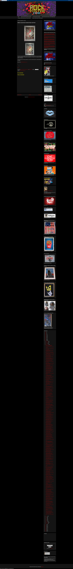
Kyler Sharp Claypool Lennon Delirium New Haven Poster (49, 507)
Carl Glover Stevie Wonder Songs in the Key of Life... (50, 431)
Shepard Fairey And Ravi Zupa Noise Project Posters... (49, 428)
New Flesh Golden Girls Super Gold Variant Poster (49, 433)
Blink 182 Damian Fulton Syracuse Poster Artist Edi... (49, 491)
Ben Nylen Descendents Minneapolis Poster (48, 423)
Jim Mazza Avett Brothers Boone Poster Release (49, 471)
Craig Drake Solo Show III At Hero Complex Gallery (50, 473)
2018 (45, 338)
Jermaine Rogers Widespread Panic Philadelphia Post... (49, 441)
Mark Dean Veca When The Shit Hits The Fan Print (49, 474)
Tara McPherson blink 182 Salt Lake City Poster (49, 402)
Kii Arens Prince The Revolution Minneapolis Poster (49, 438)
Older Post (40, 94)
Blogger (42, 566)
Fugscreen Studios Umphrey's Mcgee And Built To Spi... (49, 453)
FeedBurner (51, 548)
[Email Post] (33, 69)
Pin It (18, 67)
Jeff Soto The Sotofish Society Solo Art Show (49, 500)
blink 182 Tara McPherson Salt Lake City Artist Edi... (49, 356)
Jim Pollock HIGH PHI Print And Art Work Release (49, 365)
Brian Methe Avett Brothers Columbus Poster (49, 469)
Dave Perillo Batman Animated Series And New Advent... (49, 445)
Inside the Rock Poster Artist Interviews (26, 16)
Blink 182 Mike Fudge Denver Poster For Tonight (49, 451)
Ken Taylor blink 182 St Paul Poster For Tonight (49, 484)
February (47, 522)
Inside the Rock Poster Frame (24, 69)
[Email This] (35, 69)
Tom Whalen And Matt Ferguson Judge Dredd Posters (49, 512)
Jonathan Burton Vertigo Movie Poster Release (49, 383)
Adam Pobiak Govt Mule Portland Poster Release (49, 505)
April (46, 520)
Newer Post (19, 94)
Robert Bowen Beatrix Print (49, 506)
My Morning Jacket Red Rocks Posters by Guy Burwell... (49, 498)
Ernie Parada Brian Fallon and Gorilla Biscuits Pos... (49, 503)
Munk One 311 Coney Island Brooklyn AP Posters (49, 426)
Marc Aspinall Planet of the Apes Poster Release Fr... (49, 495)
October (47, 343)
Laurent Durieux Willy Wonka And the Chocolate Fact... (50, 406)
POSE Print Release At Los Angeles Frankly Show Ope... (49, 424)
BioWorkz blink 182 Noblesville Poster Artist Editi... (49, 463)
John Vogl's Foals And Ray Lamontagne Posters (49, 375)
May (46, 519)
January (47, 523)
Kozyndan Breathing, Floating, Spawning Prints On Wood (49, 367)
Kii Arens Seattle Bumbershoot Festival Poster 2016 (49, 368)
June (46, 518)
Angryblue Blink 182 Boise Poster (49, 376)
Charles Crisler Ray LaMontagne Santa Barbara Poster (49, 458)
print (24, 70)
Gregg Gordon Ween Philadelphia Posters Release (50, 496)
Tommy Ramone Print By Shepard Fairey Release (50, 481)
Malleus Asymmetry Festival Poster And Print (49, 378)
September (47, 344)
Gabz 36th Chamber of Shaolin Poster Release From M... (49, 360)
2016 (45, 340)
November (47, 342)
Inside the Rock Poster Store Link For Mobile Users (48, 16)
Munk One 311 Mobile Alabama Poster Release (49, 461)
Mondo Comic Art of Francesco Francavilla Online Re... (49, 418)
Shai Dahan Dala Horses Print (49, 399)
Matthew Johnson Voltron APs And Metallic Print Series (50, 450)
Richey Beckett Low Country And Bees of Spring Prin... (49, 381)
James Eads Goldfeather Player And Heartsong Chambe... (49, 401)
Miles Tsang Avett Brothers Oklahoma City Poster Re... (49, 393)
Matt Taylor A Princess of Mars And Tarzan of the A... (49, 448)
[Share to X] (36, 69)
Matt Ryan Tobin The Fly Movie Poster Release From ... (49, 419)
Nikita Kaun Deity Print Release (49, 466)
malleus (21, 70)
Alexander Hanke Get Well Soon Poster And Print (49, 388)
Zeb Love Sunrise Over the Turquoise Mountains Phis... (49, 434)
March (46, 521)
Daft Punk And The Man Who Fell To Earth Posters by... (50, 493)
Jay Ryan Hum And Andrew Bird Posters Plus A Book (49, 455)
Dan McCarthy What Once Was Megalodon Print (49, 350)
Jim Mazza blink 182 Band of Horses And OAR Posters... (49, 389)
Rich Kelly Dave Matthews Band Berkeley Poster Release (49, 478)
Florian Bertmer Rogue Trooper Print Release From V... (49, 416)
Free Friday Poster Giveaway (36, 16)
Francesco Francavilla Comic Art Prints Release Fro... (49, 456)
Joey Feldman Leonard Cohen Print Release (49, 391)
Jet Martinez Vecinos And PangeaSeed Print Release (49, 436)
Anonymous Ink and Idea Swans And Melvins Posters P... (49, 414)
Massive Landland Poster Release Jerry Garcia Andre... (50, 355)
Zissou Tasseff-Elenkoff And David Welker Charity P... (50, 363)
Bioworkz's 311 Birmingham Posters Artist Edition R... (49, 345)
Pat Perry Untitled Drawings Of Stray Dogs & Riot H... (49, 486)
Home (18, 16)
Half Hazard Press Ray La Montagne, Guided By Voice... (49, 476)
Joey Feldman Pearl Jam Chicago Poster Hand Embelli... (50, 412)
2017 (45, 339)
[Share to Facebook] (37, 69)
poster (23, 70)
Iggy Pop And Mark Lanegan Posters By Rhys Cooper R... (49, 404)
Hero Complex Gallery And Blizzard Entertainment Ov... (49, 511)
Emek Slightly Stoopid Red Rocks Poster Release (49, 446)
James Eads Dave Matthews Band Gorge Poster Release (49, 501)
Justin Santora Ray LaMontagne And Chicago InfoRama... (49, 358)
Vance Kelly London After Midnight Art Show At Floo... (50, 353)
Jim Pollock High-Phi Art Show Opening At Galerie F (49, 421)
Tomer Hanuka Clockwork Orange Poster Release (50, 479)
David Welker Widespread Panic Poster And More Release (49, 429)
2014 (45, 525)
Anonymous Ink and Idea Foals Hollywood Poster (49, 372)
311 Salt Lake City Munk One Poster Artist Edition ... (49, 395)
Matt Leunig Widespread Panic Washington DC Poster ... (49, 468)
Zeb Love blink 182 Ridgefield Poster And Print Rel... (49, 386)
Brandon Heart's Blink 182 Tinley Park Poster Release (49, 370)
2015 (45, 524)
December (47, 341)
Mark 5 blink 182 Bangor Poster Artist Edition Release (49, 489)
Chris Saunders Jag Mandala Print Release (49, 407)
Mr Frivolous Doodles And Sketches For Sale (49, 411)
